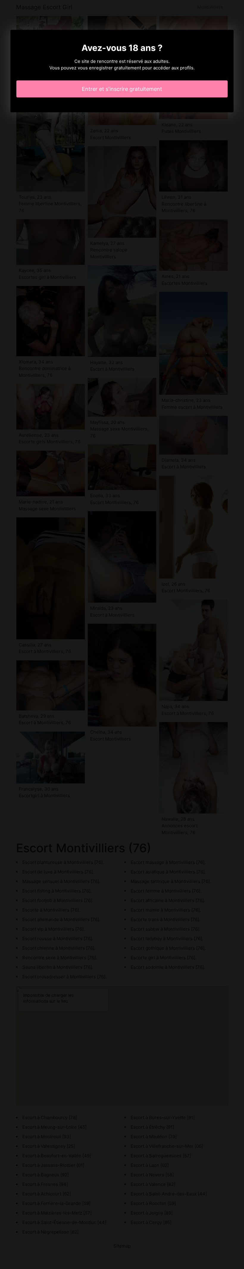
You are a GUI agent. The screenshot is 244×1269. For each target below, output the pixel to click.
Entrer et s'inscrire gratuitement (122, 89)
